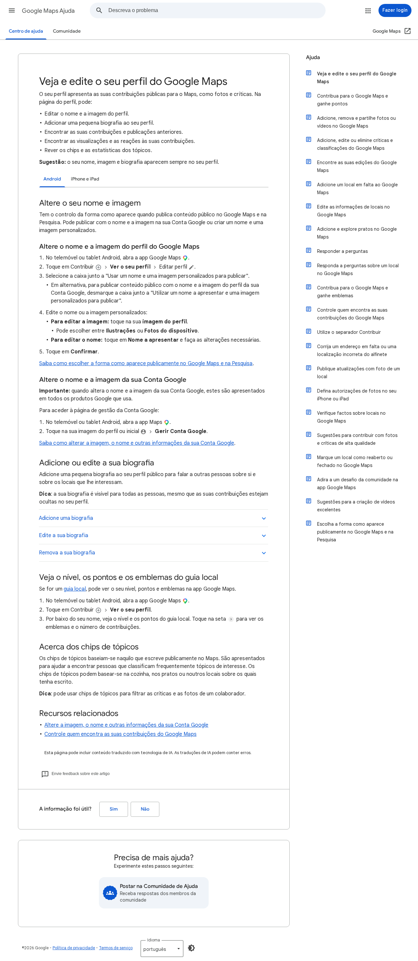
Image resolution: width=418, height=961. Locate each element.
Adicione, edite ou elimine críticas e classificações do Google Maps (355, 144)
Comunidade (67, 31)
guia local (75, 589)
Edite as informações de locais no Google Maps (353, 211)
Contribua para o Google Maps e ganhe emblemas (352, 292)
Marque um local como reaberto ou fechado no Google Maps (355, 461)
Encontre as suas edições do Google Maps (357, 166)
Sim (114, 809)
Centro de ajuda (26, 31)
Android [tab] (52, 179)
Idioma (153, 940)
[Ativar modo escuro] (191, 948)
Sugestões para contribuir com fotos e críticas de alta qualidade (357, 439)
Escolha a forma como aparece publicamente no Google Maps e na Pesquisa (355, 532)
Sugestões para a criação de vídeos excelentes (356, 506)
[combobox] (216, 10)
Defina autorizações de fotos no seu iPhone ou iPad (356, 395)
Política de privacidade (74, 947)
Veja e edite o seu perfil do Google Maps (356, 78)
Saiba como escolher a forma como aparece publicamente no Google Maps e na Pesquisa (146, 363)
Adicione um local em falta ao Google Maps (357, 188)
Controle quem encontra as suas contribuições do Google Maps (120, 734)
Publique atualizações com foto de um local (358, 373)
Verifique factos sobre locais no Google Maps (351, 417)
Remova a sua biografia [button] (67, 553)
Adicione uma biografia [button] (66, 518)
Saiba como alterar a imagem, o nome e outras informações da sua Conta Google (136, 443)
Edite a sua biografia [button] (63, 535)
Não (145, 809)
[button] (12, 10)
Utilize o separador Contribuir (349, 332)
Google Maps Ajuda (48, 10)
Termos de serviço (116, 947)
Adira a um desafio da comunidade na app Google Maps (357, 483)
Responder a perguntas (342, 251)
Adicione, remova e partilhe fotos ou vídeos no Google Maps (356, 122)
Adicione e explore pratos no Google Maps (357, 233)
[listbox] (162, 948)
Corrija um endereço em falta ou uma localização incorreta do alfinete (356, 350)
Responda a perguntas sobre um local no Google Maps (358, 269)
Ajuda (313, 57)
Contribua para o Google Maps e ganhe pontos (352, 100)
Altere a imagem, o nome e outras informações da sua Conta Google (126, 725)
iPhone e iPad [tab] (85, 179)
